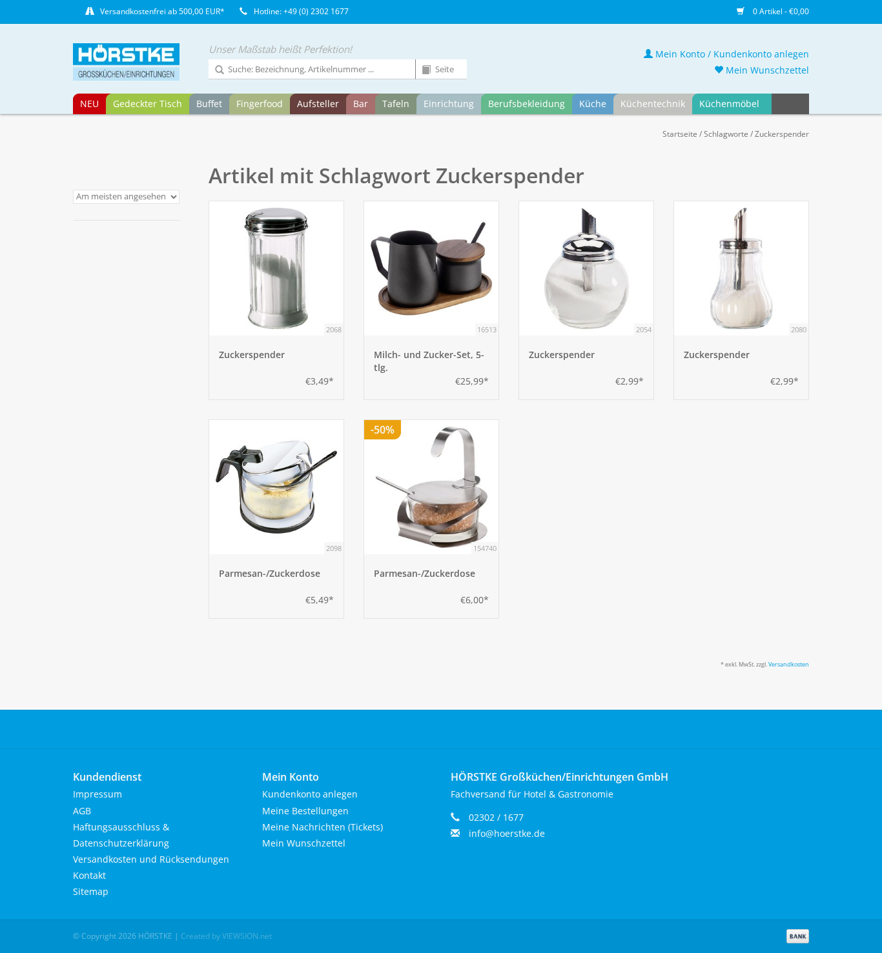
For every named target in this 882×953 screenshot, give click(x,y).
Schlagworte (726, 133)
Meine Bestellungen (305, 811)
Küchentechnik (652, 103)
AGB (82, 811)
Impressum (97, 794)
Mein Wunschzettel (766, 70)
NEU (89, 103)
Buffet (209, 103)
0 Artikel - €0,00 (780, 11)
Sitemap (90, 891)
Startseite (679, 133)
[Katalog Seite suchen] (421, 70)
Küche (592, 103)
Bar (360, 103)
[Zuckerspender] (276, 268)
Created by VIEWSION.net (226, 935)
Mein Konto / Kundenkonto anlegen (731, 54)
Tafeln (395, 103)
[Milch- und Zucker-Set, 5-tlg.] (431, 268)
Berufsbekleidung (526, 103)
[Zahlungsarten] (795, 935)
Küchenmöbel (729, 103)
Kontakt (89, 875)
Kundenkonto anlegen (310, 794)
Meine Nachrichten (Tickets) (322, 827)
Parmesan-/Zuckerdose (269, 573)
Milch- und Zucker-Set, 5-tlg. (429, 361)
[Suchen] (215, 70)
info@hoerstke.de (507, 833)
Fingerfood (259, 103)
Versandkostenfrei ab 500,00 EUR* (162, 11)
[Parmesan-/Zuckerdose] (276, 487)
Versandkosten (788, 664)
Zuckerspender (782, 133)
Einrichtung (449, 103)
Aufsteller (318, 103)
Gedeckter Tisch (147, 103)
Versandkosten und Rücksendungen (151, 859)
